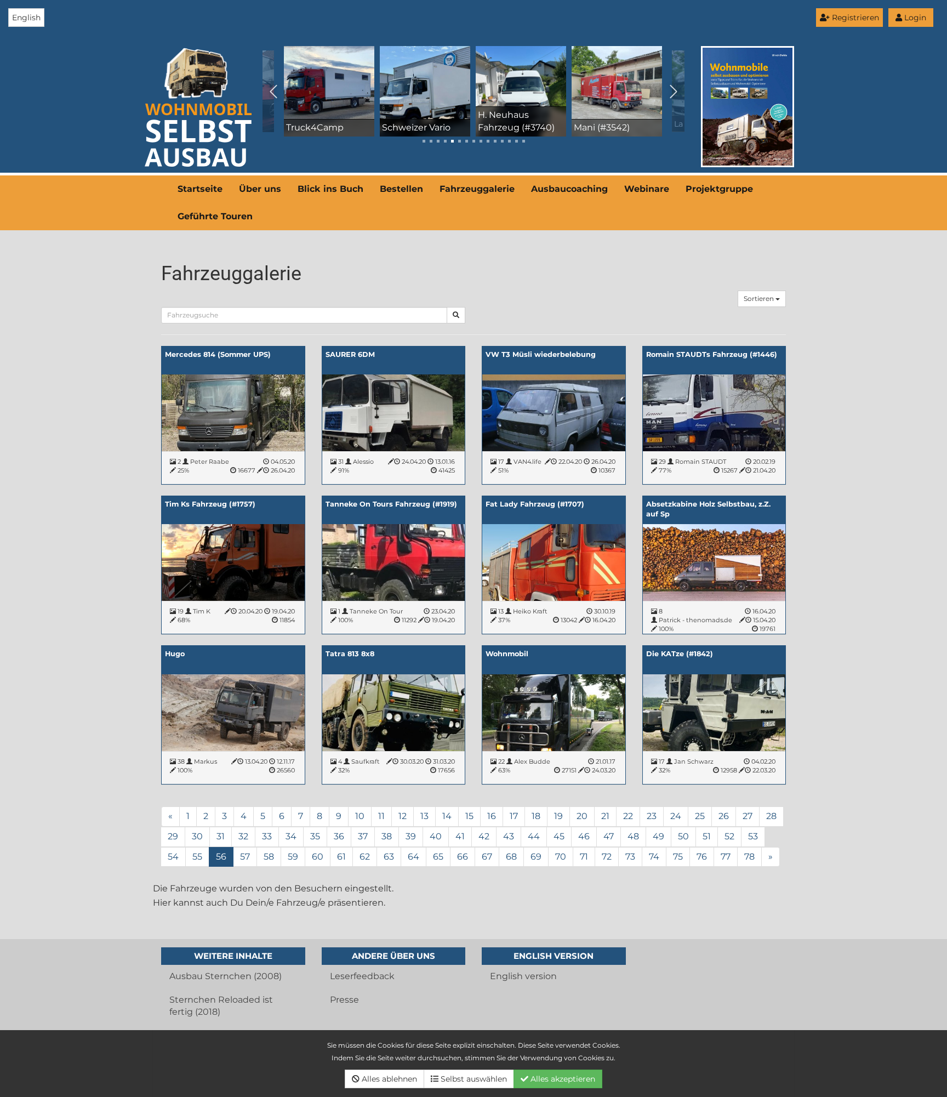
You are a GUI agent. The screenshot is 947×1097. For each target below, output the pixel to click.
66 (462, 856)
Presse (344, 999)
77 (726, 856)
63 (389, 856)
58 (269, 856)
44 (534, 836)
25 (700, 816)
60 (317, 856)
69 (535, 856)
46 (584, 836)
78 (749, 856)
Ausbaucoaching (569, 189)
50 (683, 836)
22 (628, 816)
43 (508, 836)
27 (747, 816)
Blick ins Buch (330, 189)
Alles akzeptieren (561, 1079)
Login (914, 17)
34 (291, 836)
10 (359, 816)
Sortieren (759, 298)
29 (173, 836)
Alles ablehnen (388, 1079)
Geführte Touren (215, 216)
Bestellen (401, 189)
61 (341, 856)
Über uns (260, 189)
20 (582, 816)
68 (511, 856)
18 (536, 816)
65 (438, 856)
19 (558, 816)
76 (702, 856)
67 (487, 856)
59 (293, 856)
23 (652, 816)
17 (514, 816)
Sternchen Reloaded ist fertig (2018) (221, 1006)
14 (447, 816)
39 (411, 836)
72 (607, 856)
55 (197, 856)
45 (559, 836)
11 (381, 816)
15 (469, 816)
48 (633, 836)
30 (197, 836)
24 (675, 816)
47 (608, 836)
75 (678, 856)
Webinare (646, 189)
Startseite (200, 189)
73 (630, 856)
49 (658, 836)
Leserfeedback (362, 976)
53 (753, 836)
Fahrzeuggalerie (477, 189)
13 (424, 816)
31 (220, 836)
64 (413, 856)
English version (523, 976)
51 (707, 836)
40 (436, 836)
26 (723, 816)
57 (245, 856)
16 (491, 816)
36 (339, 836)
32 (243, 836)
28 (771, 816)
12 (402, 816)
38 (386, 836)
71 (584, 856)
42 (483, 836)
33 (267, 836)
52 (729, 836)
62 (365, 856)
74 (654, 856)
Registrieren (854, 17)
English (26, 17)
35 (315, 836)
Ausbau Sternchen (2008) (225, 976)
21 (605, 816)
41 (460, 836)
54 (173, 856)
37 (363, 836)
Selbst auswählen (472, 1079)
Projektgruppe (719, 189)
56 (221, 856)
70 (560, 856)
